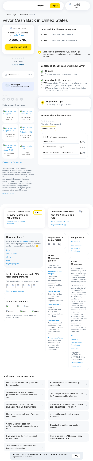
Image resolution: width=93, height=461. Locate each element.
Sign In (55, 6)
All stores (9, 257)
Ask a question (25, 241)
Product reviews (54, 305)
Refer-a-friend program (15, 291)
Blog (8, 260)
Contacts (74, 339)
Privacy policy (76, 366)
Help (8, 250)
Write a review (48, 129)
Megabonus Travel (55, 338)
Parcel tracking (54, 291)
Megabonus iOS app (58, 225)
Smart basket (53, 320)
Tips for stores (76, 245)
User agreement (77, 362)
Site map (74, 348)
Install (37, 212)
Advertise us (76, 242)
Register (41, 6)
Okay (76, 456)
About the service (77, 336)
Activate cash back (18, 47)
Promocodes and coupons (55, 272)
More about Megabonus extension (16, 222)
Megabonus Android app (60, 221)
